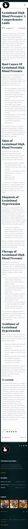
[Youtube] (26, 445)
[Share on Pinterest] (16, 432)
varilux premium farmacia (16, 387)
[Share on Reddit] (13, 432)
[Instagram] (21, 445)
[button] (23, 512)
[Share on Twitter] (9, 432)
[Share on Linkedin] (11, 432)
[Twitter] (24, 445)
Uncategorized (12, 430)
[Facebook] (19, 445)
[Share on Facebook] (7, 432)
